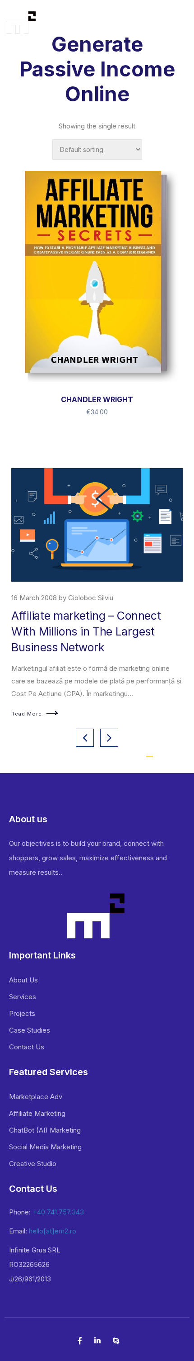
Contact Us (26, 1047)
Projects (22, 1013)
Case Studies (29, 1030)
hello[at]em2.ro (52, 1231)
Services (22, 996)
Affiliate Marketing (37, 1113)
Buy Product (97, 372)
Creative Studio (32, 1163)
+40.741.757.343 (58, 1212)
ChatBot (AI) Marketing (45, 1130)
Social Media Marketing (45, 1147)
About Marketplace (60, 615)
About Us (23, 980)
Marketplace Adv (35, 1096)
